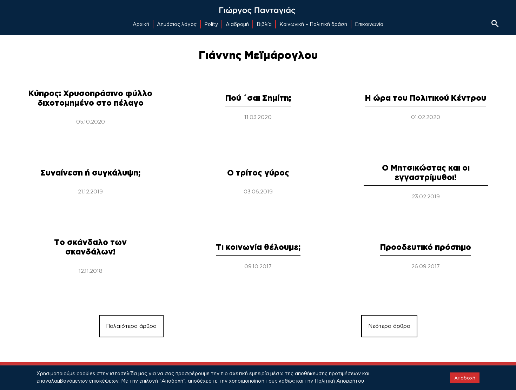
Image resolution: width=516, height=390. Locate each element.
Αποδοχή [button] (464, 377)
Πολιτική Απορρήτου (339, 380)
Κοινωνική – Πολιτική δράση (313, 24)
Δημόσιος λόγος (177, 24)
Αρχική (141, 24)
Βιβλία (264, 24)
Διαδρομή (237, 24)
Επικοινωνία (369, 24)
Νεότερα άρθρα (389, 326)
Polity (211, 24)
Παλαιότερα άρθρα (131, 326)
